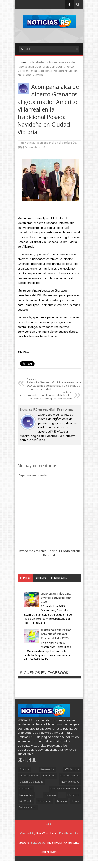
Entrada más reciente (32, 551)
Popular (25, 578)
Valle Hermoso (27, 807)
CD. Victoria (72, 769)
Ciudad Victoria (28, 775)
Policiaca (50, 795)
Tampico (62, 801)
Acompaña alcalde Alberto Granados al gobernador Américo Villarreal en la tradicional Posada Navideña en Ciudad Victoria (48, 109)
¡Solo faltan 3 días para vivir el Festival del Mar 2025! (56, 597)
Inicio (49, 824)
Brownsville (47, 769)
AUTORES (41, 578)
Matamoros (25, 788)
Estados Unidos (69, 775)
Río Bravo (73, 795)
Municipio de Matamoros (64, 788)
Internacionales (70, 781)
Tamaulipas (44, 801)
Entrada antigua (70, 551)
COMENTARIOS (59, 578)
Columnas (49, 775)
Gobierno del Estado (31, 781)
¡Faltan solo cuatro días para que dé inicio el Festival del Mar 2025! (56, 634)
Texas (75, 801)
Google (24, 842)
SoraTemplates (46, 833)
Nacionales (26, 795)
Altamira (24, 769)
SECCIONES (26, 586)
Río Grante (25, 801)
